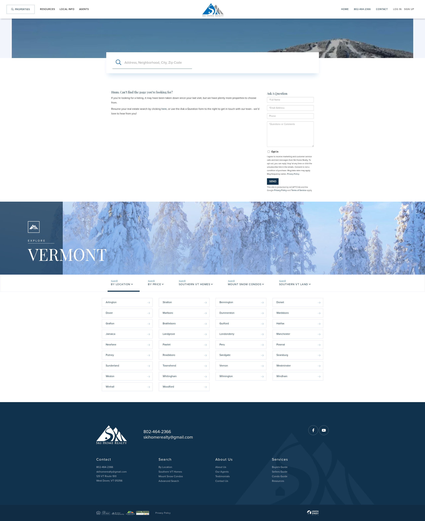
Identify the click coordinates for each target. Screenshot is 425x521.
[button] (119, 63)
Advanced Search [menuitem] (169, 481)
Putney (110, 355)
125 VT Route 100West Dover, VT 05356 (109, 478)
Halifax (280, 323)
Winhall (110, 386)
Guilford (224, 323)
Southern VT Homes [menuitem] (170, 471)
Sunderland (112, 365)
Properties (22, 9)
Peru (222, 344)
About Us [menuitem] (220, 467)
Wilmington (226, 376)
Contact (382, 9)
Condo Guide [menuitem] (279, 476)
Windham (281, 376)
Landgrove (169, 334)
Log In (397, 9)
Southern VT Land (293, 284)
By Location (120, 284)
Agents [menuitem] (84, 9)
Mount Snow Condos (244, 284)
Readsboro (169, 355)
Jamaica (110, 334)
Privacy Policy (293, 174)
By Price (154, 284)
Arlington (111, 302)
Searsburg (282, 355)
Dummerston (226, 313)
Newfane (111, 344)
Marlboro (168, 313)
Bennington (226, 302)
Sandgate (224, 355)
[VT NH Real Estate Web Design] (313, 512)
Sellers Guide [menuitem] (279, 471)
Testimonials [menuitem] (222, 476)
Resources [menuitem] (47, 9)
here (164, 109)
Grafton (110, 323)
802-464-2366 (362, 9)
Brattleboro (169, 323)
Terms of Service (298, 190)
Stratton (167, 302)
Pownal (280, 344)
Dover (109, 313)
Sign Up (409, 9)
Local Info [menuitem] (67, 9)
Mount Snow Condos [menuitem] (171, 476)
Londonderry (226, 334)
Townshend (169, 365)
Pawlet (166, 344)
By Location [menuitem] (165, 467)
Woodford (168, 386)
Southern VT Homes (194, 284)
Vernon (223, 365)
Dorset (280, 302)
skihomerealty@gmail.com (168, 437)
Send (272, 181)
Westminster (283, 365)
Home (345, 9)
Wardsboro (282, 313)
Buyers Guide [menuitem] (280, 467)
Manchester (283, 334)
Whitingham (170, 376)
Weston (110, 376)
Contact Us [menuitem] (221, 481)
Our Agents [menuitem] (222, 471)
